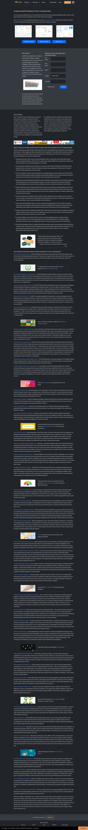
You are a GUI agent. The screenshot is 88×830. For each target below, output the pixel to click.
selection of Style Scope (49, 483)
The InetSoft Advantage (19, 769)
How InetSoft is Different (20, 432)
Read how (40, 534)
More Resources (44, 822)
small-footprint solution (50, 20)
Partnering (54, 824)
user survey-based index (52, 268)
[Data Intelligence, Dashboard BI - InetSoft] (18, 2)
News (44, 824)
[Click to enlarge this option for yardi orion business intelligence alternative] (64, 31)
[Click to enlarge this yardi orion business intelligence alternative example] (23, 31)
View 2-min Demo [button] (44, 41)
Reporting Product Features (20, 677)
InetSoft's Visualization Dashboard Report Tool (25, 443)
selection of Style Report (49, 426)
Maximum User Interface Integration (22, 500)
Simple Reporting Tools (19, 726)
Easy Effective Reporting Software (22, 342)
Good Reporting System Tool (21, 406)
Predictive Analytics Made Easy (21, 574)
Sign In (60, 2)
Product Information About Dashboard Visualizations (26, 594)
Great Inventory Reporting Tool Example (23, 413)
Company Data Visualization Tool (21, 296)
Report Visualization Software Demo (22, 686)
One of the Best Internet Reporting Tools (23, 541)
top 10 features (49, 587)
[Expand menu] (30, 2)
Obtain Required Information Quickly (22, 520)
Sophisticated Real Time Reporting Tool (23, 758)
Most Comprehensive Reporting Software (24, 509)
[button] (28, 2)
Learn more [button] (36, 828)
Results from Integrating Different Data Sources (25, 706)
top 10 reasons (46, 382)
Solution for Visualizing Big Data (21, 735)
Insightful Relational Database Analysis (23, 454)
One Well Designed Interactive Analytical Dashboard (26, 550)
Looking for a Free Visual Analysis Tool (23, 489)
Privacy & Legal (65, 824)
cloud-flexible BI (56, 699)
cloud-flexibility (19, 20)
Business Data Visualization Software (23, 285)
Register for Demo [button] (28, 41)
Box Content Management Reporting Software (25, 274)
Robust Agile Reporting (19, 717)
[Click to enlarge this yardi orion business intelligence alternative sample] (43, 31)
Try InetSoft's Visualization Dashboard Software (25, 789)
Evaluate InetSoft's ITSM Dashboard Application (25, 366)
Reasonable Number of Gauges (21, 620)
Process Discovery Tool (19, 609)
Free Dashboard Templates (20, 399)
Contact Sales (53, 2)
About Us (23, 824)
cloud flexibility (61, 647)
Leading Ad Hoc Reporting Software (22, 467)
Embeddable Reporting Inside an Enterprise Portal (26, 359)
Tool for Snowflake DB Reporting (21, 778)
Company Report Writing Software (22, 307)
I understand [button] (83, 828)
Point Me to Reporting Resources (22, 563)
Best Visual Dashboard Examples (22, 254)
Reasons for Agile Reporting (20, 631)
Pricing (43, 2)
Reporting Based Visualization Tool (22, 664)
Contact (33, 824)
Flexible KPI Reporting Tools (21, 390)
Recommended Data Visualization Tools (23, 653)
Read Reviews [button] (59, 41)
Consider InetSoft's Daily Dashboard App (23, 329)
